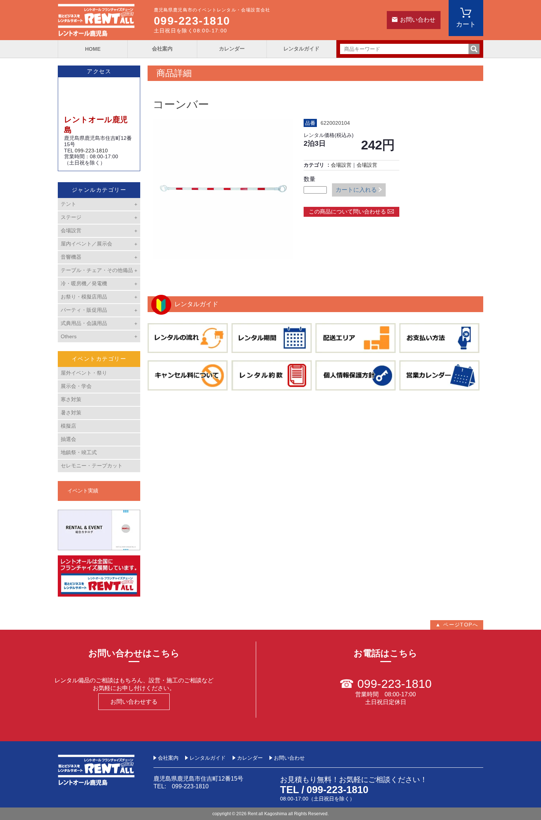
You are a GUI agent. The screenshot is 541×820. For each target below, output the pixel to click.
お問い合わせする (134, 702)
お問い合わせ (417, 20)
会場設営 (341, 165)
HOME (92, 49)
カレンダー (232, 49)
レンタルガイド (301, 49)
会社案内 (162, 49)
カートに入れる (356, 190)
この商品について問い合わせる (347, 211)
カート (466, 24)
